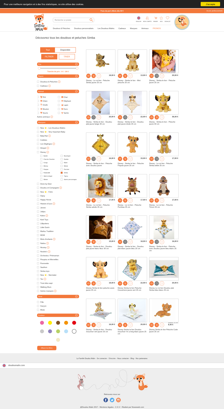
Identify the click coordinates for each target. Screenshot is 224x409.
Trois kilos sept (46, 283)
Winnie (46, 179)
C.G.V (117, 407)
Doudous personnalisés (83, 28)
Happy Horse (45, 200)
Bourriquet (67, 156)
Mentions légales (107, 407)
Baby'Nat (44, 136)
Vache (66, 113)
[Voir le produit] (88, 76)
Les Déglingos (46, 144)
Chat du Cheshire (49, 159)
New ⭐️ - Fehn (46, 192)
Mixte (42, 310)
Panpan (46, 169)
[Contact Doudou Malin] (182, 23)
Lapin (66, 105)
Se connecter (102, 358)
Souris (45, 113)
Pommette (44, 263)
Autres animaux (43, 117)
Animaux (145, 28)
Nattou (43, 243)
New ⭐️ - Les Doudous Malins (52, 128)
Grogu (46, 162)
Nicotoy (43, 247)
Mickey (46, 166)
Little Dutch (45, 227)
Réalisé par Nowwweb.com (133, 407)
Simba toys (44, 271)
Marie (65, 162)
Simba (66, 172)
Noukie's (43, 252)
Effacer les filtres (46, 348)
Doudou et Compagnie (49, 188)
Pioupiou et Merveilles (49, 259)
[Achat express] (93, 76)
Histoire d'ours (46, 204)
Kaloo (42, 216)
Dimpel (43, 148)
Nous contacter (123, 358)
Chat (66, 97)
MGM (42, 235)
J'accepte (210, 4)
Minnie (66, 166)
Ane (44, 97)
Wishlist (167, 21)
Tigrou (66, 176)
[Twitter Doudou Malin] (112, 400)
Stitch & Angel (48, 176)
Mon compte (147, 21)
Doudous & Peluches (61, 28)
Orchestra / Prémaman (49, 256)
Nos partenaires (142, 358)
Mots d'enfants (46, 239)
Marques (133, 28)
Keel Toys (44, 220)
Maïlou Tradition (47, 231)
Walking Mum (45, 287)
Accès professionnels (214, 11)
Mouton (46, 109)
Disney (43, 152)
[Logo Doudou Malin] (42, 22)
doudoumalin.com (16, 365)
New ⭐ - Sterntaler (48, 275)
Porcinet (66, 169)
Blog (132, 358)
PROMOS (157, 28)
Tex (41, 279)
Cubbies (43, 140)
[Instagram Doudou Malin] (118, 400)
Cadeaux (122, 28)
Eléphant (67, 101)
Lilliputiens (44, 223)
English (138, 21)
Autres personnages (70, 179)
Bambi (45, 156)
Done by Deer (46, 184)
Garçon (43, 306)
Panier (155, 21)
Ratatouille (47, 172)
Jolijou (43, 212)
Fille (42, 302)
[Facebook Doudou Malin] (106, 400)
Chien (45, 101)
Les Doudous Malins (106, 28)
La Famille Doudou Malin (85, 358)
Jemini (43, 208)
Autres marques (46, 291)
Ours (66, 109)
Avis (161, 21)
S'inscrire (112, 358)
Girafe (45, 105)
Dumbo (66, 159)
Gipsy (42, 196)
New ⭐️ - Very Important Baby (52, 132)
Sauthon (43, 267)
